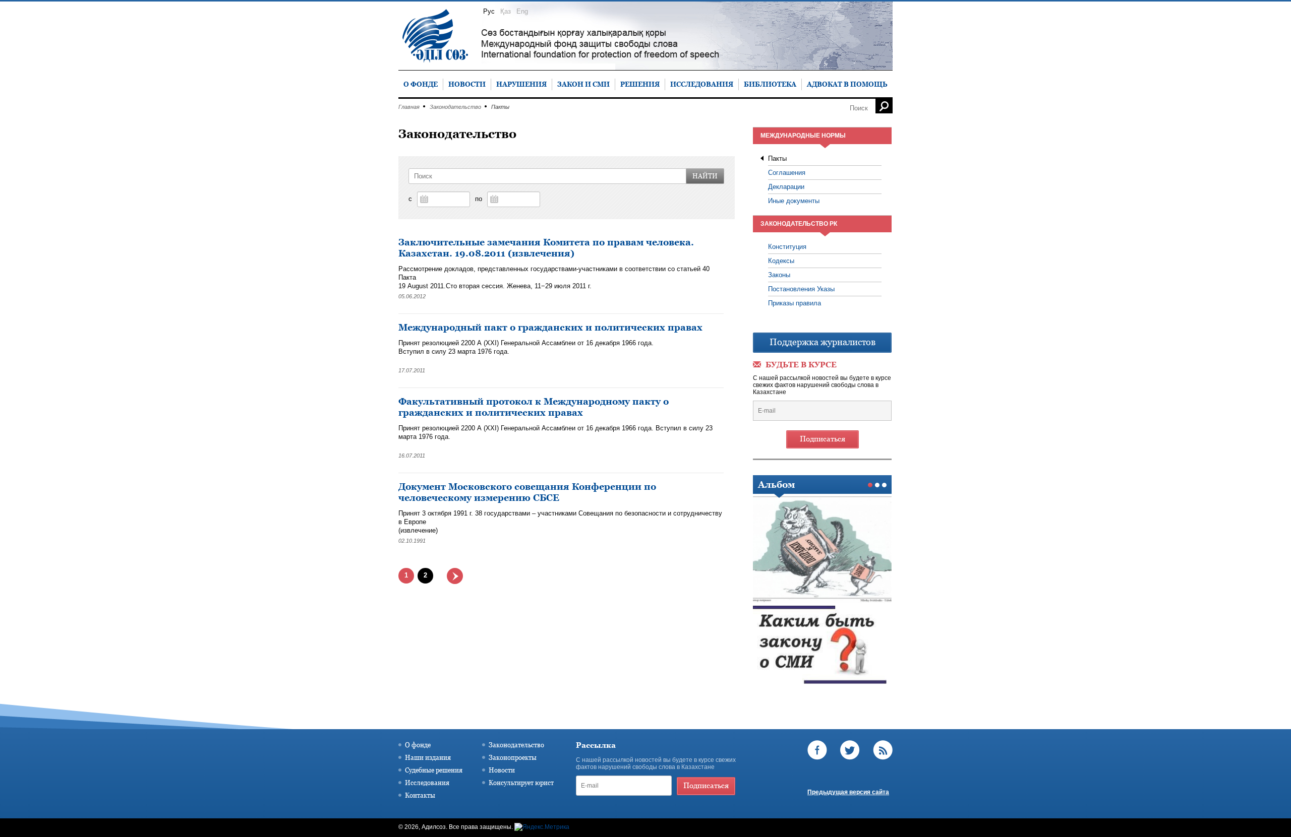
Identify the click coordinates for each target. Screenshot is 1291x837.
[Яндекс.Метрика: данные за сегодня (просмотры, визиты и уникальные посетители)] (541, 827)
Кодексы (781, 261)
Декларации (786, 186)
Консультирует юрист (521, 783)
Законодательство (455, 107)
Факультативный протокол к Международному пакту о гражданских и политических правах (533, 407)
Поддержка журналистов (822, 342)
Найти (705, 176)
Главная (409, 107)
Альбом (776, 484)
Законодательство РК (798, 223)
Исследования (427, 783)
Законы (779, 275)
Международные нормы (803, 135)
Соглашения (786, 172)
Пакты (777, 158)
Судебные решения (433, 770)
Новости (502, 770)
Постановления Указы (801, 289)
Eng (522, 11)
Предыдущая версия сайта (848, 792)
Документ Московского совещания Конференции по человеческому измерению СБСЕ (527, 492)
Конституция (787, 246)
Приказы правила (794, 303)
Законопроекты (513, 757)
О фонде (418, 745)
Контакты (420, 795)
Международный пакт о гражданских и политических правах (550, 327)
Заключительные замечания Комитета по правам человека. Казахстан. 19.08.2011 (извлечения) (546, 248)
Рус (489, 11)
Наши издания (428, 757)
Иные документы (793, 201)
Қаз (505, 11)
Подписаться (822, 438)
